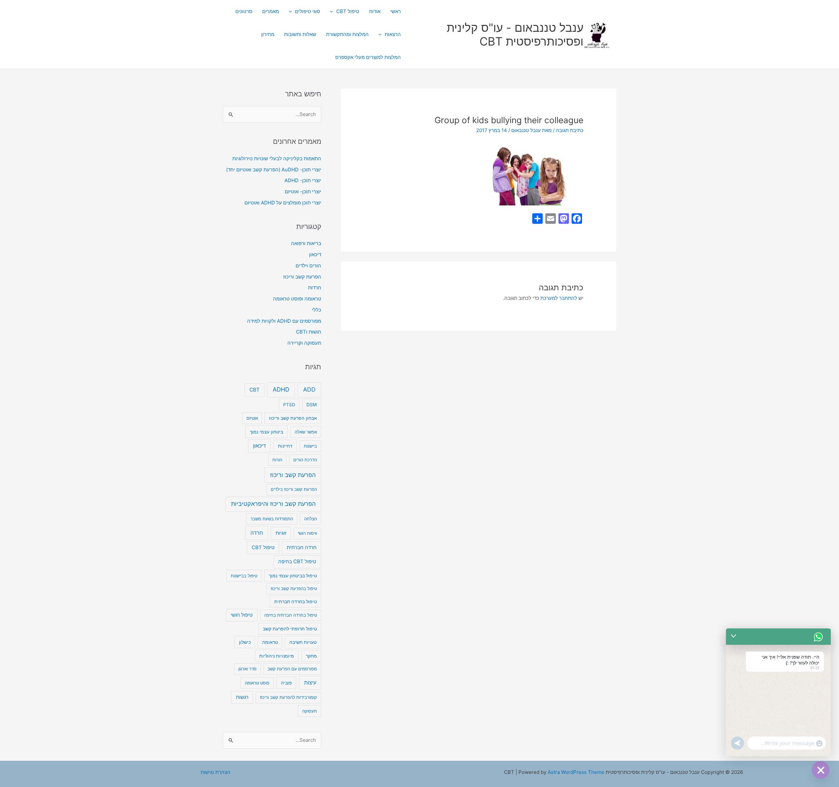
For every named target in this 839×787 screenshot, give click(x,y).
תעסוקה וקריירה (304, 343)
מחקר (311, 656)
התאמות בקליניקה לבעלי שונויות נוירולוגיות (276, 158)
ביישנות (310, 446)
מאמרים (270, 11)
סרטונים (243, 11)
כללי (316, 310)
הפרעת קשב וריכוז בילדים (294, 489)
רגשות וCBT (308, 332)
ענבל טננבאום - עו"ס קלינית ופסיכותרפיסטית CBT (515, 34)
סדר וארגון (247, 668)
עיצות (310, 683)
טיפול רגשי (242, 615)
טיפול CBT (347, 11)
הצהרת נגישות (215, 772)
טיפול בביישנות (244, 575)
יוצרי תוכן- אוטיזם (303, 191)
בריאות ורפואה (306, 243)
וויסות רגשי (307, 533)
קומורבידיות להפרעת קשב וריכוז (288, 697)
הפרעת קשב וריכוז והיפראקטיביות (273, 503)
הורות (277, 459)
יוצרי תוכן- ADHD (302, 180)
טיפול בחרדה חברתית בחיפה (290, 615)
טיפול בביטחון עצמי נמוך (293, 575)
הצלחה (310, 518)
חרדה (256, 532)
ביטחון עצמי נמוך (266, 431)
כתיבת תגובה (569, 130)
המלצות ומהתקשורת (347, 34)
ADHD (281, 389)
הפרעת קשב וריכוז (302, 277)
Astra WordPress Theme (576, 772)
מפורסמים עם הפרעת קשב (292, 668)
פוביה (286, 682)
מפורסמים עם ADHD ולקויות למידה (284, 321)
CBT (254, 390)
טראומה (270, 642)
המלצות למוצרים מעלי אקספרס (368, 57)
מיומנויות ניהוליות (276, 656)
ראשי (395, 11)
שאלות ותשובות (300, 34)
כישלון (245, 642)
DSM (311, 404)
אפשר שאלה (306, 431)
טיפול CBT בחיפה (297, 561)
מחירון (267, 34)
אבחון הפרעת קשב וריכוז (293, 418)
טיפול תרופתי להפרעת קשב (290, 628)
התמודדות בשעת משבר (271, 518)
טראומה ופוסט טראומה (297, 299)
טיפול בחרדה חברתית (295, 601)
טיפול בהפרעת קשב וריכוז (294, 588)
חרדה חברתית (302, 547)
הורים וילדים (308, 265)
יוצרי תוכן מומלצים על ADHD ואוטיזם (282, 203)
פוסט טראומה (257, 682)
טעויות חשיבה (303, 642)
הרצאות (393, 34)
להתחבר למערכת (558, 298)
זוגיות (281, 533)
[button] (333, 11)
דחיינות (285, 446)
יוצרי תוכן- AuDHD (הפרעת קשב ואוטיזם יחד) (273, 169)
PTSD (289, 404)
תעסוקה (309, 711)
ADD (309, 389)
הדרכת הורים (305, 459)
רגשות (242, 697)
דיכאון (315, 254)
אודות (374, 11)
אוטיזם (252, 418)
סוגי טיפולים (307, 11)
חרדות (314, 287)
